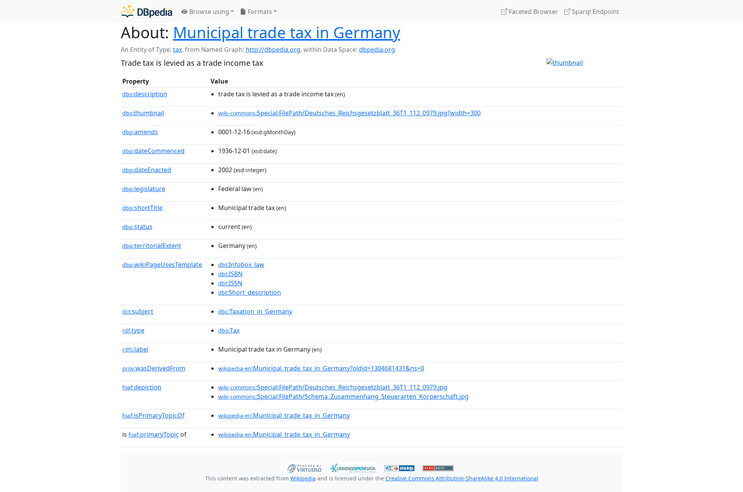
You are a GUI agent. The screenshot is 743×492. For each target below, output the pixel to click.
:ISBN (230, 274)
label (135, 349)
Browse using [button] (208, 11)
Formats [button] (259, 11)
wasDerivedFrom (153, 368)
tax (177, 49)
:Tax (229, 330)
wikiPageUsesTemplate (162, 264)
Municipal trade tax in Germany (286, 32)
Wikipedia (303, 478)
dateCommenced (153, 151)
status (137, 226)
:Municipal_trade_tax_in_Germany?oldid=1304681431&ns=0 (321, 368)
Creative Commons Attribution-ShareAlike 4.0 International (461, 478)
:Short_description (249, 292)
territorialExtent (151, 245)
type (133, 330)
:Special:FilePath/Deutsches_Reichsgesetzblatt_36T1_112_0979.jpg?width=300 (349, 113)
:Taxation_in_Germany (255, 311)
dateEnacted (146, 170)
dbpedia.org (377, 49)
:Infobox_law (241, 264)
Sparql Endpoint (594, 11)
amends (140, 132)
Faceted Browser (532, 11)
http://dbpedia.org (273, 49)
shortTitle (142, 207)
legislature (143, 188)
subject (137, 311)
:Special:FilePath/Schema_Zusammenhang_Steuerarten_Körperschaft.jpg (343, 396)
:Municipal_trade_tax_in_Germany (284, 415)
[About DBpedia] (146, 11)
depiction (141, 387)
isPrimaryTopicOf (153, 415)
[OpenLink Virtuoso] (304, 467)
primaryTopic (153, 434)
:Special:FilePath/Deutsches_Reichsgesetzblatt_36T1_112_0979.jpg (332, 387)
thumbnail (143, 113)
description (144, 94)
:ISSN (230, 283)
